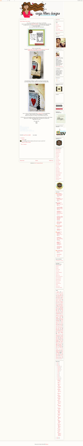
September (59, 369)
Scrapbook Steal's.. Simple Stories (58, 411)
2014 (57, 362)
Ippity (56, 324)
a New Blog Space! (59, 229)
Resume (57, 27)
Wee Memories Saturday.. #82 (59, 417)
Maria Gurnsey (58, 168)
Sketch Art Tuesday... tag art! (59, 399)
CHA (61, 300)
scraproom (61, 341)
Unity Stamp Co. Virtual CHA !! (59, 387)
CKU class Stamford (59, 303)
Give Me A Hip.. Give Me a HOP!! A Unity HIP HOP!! (59, 426)
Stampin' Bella (57, 347)
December (59, 366)
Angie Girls (61, 294)
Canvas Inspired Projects (59, 299)
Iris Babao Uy (59, 237)
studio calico (61, 347)
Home (36, 160)
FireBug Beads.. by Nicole (59, 260)
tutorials (62, 351)
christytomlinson (59, 246)
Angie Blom (58, 56)
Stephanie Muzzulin (58, 178)
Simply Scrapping (58, 344)
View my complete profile (59, 66)
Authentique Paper (58, 265)
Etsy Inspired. (61, 312)
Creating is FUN (40, 113)
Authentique (58, 297)
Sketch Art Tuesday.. (59, 429)
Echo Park (59, 311)
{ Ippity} (57, 291)
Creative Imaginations (59, 272)
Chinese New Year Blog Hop (59, 301)
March (58, 376)
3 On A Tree (58, 293)
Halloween (57, 318)
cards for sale (57, 300)
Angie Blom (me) (58, 152)
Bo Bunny (57, 268)
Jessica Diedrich (58, 160)
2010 (57, 438)
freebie (61, 314)
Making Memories (58, 279)
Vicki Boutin (58, 211)
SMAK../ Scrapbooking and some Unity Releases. (59, 434)
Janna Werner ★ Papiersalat (59, 203)
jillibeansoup (60, 324)
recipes (61, 339)
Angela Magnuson (58, 149)
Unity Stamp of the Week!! (59, 415)
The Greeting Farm (59, 350)
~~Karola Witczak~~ (60, 225)
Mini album (60, 327)
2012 (57, 365)
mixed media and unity (59, 328)
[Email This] (33, 135)
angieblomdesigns (59, 295)
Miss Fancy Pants (58, 280)
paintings (59, 333)
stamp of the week (59, 346)
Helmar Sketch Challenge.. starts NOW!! (59, 421)
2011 (57, 437)
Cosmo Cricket (58, 269)
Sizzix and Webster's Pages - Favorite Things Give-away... (60, 239)
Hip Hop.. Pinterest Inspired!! (59, 396)
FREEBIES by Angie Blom (59, 315)
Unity (58, 352)
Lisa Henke (57, 167)
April (58, 375)
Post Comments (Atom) (39, 163)
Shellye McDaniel (58, 174)
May (58, 374)
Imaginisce (57, 273)
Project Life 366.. (58, 382)
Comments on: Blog (60, 216)
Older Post (51, 160)
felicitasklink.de (59, 254)
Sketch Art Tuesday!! (59, 380)
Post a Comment (23, 144)
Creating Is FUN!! (58, 431)
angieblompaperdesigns (58, 296)
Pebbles (57, 284)
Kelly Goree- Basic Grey (59, 276)
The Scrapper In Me (59, 250)
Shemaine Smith (58, 175)
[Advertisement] (36, 152)
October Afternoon (58, 283)
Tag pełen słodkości (59, 226)
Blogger (47, 444)
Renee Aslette (58, 171)
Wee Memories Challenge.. (59, 405)
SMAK (57, 345)
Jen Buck (57, 157)
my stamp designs (59, 332)
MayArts (57, 327)
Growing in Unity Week (59, 316)
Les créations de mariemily (59, 232)
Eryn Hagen (57, 156)
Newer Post (22, 160)
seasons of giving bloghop (59, 342)
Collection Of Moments (59, 242)
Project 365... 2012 (59, 393)
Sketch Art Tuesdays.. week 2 (59, 409)
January (59, 379)
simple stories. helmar (59, 343)
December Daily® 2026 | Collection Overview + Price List (60, 199)
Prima (59, 336)
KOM (61, 325)
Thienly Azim (57, 179)
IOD (61, 323)
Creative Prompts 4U (60, 306)
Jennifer (23, 139)
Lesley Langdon (58, 164)
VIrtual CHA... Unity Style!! (59, 385)
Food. (57, 314)
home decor (59, 321)
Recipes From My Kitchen (59, 30)
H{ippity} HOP (58, 317)
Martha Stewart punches (59, 326)
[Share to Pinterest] (36, 135)
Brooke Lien (57, 153)
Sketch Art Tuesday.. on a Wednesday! (59, 391)
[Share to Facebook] (35, 135)
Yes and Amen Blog (59, 207)
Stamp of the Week (34, 24)
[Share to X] (34, 135)
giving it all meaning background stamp (35, 50)
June (58, 373)
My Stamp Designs (58, 26)
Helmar (58, 319)
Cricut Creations (59, 307)
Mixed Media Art (58, 329)
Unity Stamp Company (59, 287)
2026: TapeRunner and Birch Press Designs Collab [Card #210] (59, 195)
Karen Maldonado (58, 163)
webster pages (58, 356)
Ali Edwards (61, 293)
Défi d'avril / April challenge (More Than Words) (59, 234)
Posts (58, 79)
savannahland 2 (59, 193)
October (59, 368)
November (59, 367)
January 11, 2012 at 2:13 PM (26, 142)
